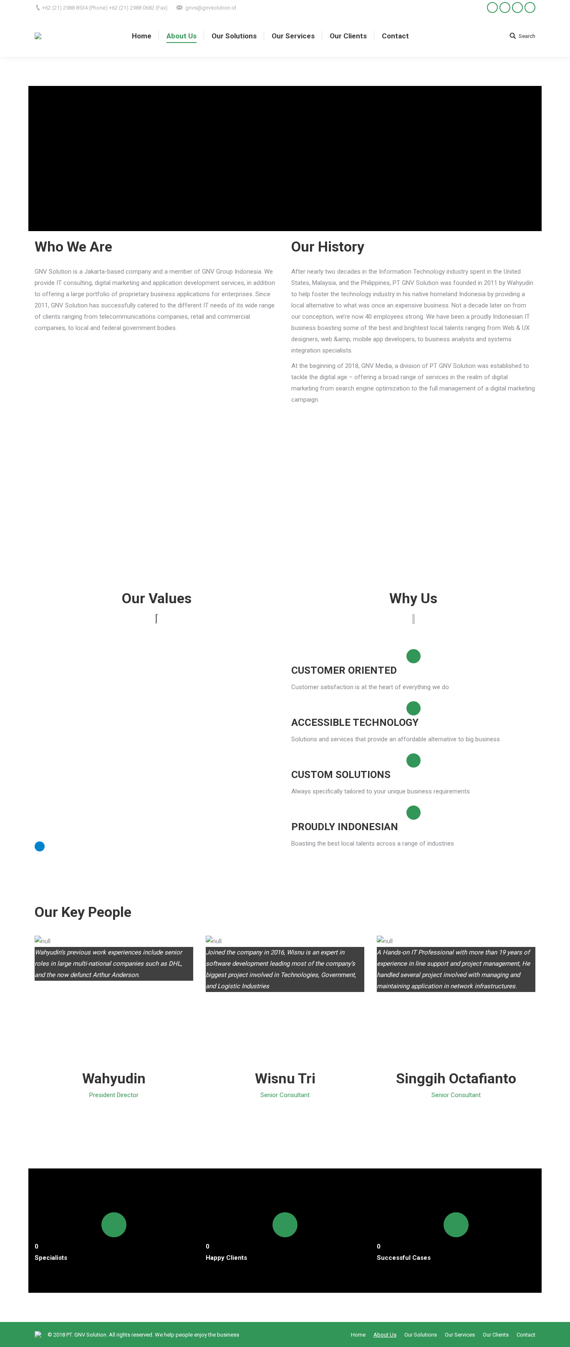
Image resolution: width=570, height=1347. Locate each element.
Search (527, 36)
